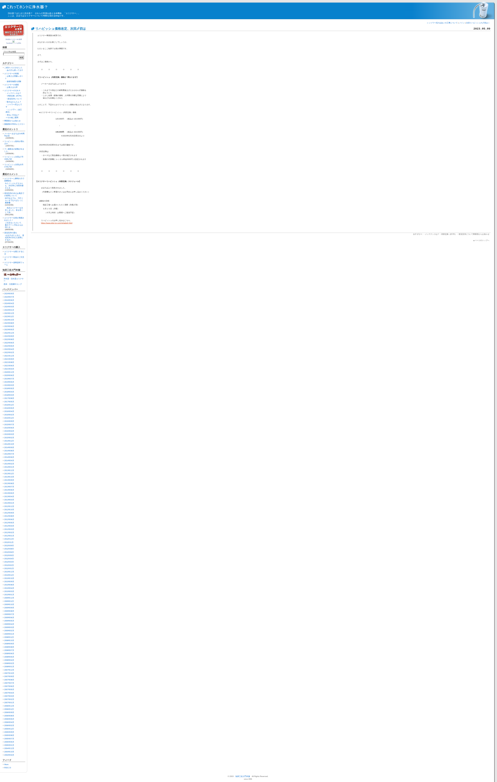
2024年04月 (9, 303)
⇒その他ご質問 (12, 117)
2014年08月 (9, 451)
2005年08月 (9, 735)
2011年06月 (9, 552)
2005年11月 (9, 729)
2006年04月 (9, 722)
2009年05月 (9, 621)
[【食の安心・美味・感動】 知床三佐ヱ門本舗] (12, 275)
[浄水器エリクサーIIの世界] (14, 42)
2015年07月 (9, 424)
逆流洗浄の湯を (10, 233)
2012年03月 (9, 529)
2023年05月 (9, 329)
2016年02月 (9, 415)
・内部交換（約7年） (448, 234)
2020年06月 (9, 375)
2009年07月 (9, 614)
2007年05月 (9, 689)
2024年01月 (9, 310)
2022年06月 (9, 343)
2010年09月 (9, 581)
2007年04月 (9, 693)
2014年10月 (9, 444)
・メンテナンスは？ (431, 234)
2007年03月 (9, 696)
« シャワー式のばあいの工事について (442, 23)
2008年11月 (9, 637)
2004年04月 (9, 755)
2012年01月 (9, 536)
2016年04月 (9, 411)
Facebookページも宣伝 (13, 43)
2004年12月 (9, 748)
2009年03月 (9, 627)
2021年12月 (9, 356)
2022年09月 (9, 336)
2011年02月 (9, 565)
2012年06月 (9, 519)
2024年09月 (9, 294)
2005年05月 (9, 742)
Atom (6, 764)
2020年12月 (9, 372)
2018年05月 (9, 388)
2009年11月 (9, 601)
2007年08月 (9, 680)
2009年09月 (9, 608)
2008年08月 (9, 647)
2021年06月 (9, 366)
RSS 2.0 (7, 768)
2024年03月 (9, 307)
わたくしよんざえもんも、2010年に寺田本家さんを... (14, 185)
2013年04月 (9, 496)
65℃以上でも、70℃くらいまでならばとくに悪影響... (14, 200)
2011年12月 (9, 539)
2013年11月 (9, 474)
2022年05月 (9, 346)
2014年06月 (9, 457)
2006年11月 (9, 709)
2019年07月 (9, 379)
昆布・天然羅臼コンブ (13, 284)
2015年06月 (9, 428)
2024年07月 (9, 297)
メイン (462, 23)
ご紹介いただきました (13, 68)
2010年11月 (9, 575)
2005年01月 (9, 745)
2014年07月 (9, 454)
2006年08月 (9, 716)
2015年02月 (9, 438)
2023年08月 (9, 323)
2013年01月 (9, 503)
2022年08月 (9, 339)
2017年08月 (9, 398)
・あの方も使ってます (14, 70)
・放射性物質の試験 (13, 81)
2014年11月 (9, 441)
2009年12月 (9, 598)
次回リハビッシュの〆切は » (477, 23)
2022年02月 (9, 352)
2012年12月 (9, 506)
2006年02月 (9, 725)
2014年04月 (9, 460)
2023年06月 (9, 326)
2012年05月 (9, 523)
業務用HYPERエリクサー (14, 124)
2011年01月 (9, 568)
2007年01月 (9, 702)
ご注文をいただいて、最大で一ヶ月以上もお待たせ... (14, 225)
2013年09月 (9, 480)
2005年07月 (9, 739)
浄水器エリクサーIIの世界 (13, 39)
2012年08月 (9, 516)
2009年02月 (9, 631)
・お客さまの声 (11, 87)
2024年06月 (9, 300)
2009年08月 (9, 611)
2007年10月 (9, 673)
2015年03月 (9, 434)
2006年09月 (9, 712)
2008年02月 (9, 663)
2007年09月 (9, 676)
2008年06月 (9, 653)
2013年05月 (9, 493)
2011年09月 (9, 546)
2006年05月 (9, 719)
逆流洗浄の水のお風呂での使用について (14, 194)
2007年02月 (9, 699)
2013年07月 (9, 487)
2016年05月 (9, 408)
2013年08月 (9, 483)
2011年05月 (9, 555)
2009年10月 (9, 604)
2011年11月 (9, 542)
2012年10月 (9, 510)
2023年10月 (9, 320)
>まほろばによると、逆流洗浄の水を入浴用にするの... (14, 237)
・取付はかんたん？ (13, 102)
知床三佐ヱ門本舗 (242, 776)
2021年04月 (9, 369)
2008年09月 (9, 644)
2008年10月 (9, 640)
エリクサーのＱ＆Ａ (12, 90)
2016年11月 (9, 405)
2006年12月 (9, 706)
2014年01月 (9, 467)
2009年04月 (9, 624)
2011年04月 (9, 559)
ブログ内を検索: (9, 52)
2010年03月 (9, 591)
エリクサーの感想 (11, 85)
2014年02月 (9, 464)
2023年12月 (9, 313)
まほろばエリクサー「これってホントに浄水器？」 (25, 7)
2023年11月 (9, 316)
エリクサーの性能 (11, 73)
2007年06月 (9, 686)
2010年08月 (9, 585)
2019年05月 (9, 382)
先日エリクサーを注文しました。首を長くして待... (14, 210)
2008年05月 (9, 657)
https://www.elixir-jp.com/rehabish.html (56, 223)
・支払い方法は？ (12, 115)
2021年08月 (9, 362)
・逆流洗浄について (465, 234)
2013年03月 (9, 500)
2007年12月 (9, 670)
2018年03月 (9, 395)
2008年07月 (9, 650)
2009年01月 (9, 634)
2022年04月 (9, 349)
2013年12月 (9, 470)
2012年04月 (9, 526)
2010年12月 (9, 572)
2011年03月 (9, 562)
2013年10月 (9, 477)
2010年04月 (9, 588)
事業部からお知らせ (481, 234)
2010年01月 (9, 595)
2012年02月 (9, 532)
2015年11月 (9, 418)
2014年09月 (9, 447)
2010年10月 (9, 578)
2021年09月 (9, 359)
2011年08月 (9, 549)
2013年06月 (9, 490)
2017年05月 (9, 402)
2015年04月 (9, 431)
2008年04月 (9, 660)
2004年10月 (9, 752)
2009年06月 (9, 617)
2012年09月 (9, 513)
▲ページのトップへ (481, 240)
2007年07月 (9, 683)
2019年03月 (9, 385)
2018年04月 (9, 392)
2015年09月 (9, 421)
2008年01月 (9, 667)
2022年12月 (9, 333)
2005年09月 (9, 732)
